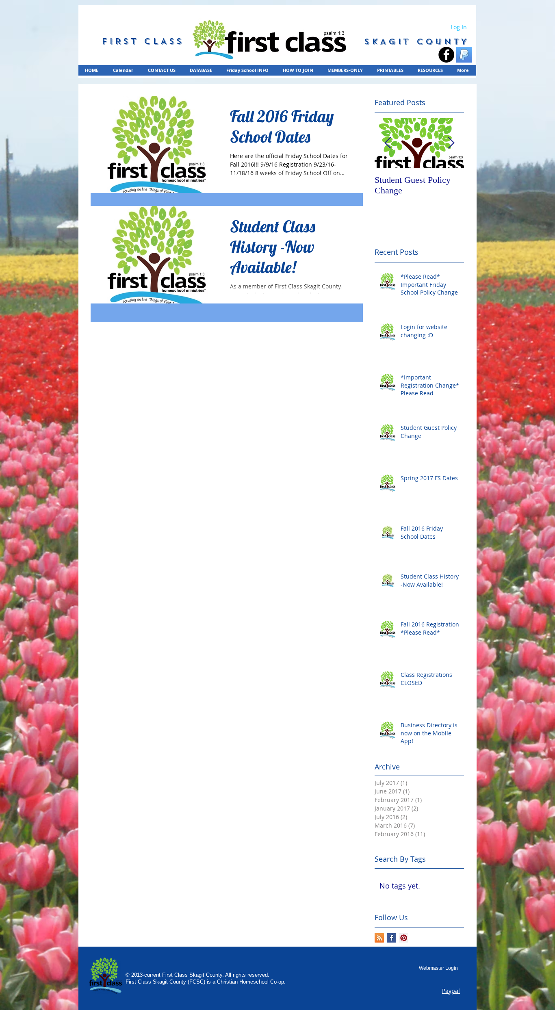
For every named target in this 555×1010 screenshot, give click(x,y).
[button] (345, 70)
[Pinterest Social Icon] (403, 938)
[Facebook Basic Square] (391, 938)
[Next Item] (451, 143)
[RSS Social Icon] (379, 938)
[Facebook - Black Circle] (446, 55)
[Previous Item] (387, 143)
